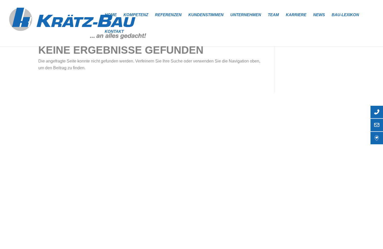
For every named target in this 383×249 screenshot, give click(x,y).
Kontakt (114, 32)
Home (111, 15)
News (319, 15)
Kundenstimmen (206, 15)
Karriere (296, 15)
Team (273, 15)
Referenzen (168, 15)
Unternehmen (245, 15)
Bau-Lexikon (345, 15)
